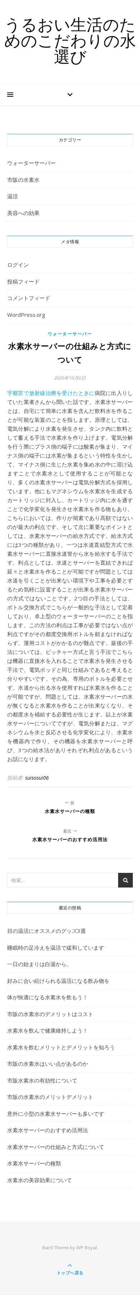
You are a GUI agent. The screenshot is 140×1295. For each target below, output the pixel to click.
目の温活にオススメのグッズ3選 (46, 930)
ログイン (18, 264)
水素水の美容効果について (39, 1180)
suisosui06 (37, 777)
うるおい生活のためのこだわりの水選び (70, 42)
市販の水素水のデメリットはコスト (50, 1014)
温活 (12, 196)
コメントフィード (28, 297)
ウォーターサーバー (31, 162)
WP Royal (86, 1247)
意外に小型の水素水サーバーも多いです (55, 1113)
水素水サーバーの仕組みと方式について (55, 1146)
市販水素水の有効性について (42, 1080)
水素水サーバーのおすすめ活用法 (47, 1130)
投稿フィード (23, 281)
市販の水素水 (23, 179)
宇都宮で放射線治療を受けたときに (51, 392)
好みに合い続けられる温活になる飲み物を (58, 980)
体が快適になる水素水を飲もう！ (47, 997)
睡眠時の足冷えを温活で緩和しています (55, 947)
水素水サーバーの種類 (34, 1163)
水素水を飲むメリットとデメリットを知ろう (61, 1047)
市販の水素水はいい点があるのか (47, 1063)
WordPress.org (26, 314)
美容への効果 (23, 212)
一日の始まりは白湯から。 (39, 964)
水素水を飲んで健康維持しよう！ (47, 1030)
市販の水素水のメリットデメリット (50, 1096)
